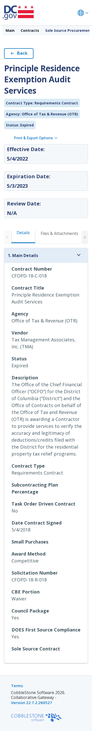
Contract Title (28, 288)
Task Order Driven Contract (43, 504)
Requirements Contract (37, 473)
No (15, 511)
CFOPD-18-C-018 (29, 276)
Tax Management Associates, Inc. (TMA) (44, 343)
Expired (20, 365)
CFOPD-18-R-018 (29, 580)
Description (25, 377)
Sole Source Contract (36, 649)
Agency (20, 314)
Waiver (19, 599)
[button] (85, 237)
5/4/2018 (21, 530)
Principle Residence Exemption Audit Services (45, 298)
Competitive (25, 561)
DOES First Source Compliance (46, 630)
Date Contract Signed (37, 523)
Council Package (30, 611)
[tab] (59, 236)
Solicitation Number (35, 573)
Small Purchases (30, 542)
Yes (15, 618)
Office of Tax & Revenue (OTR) (44, 321)
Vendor (20, 333)
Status (19, 358)
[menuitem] (10, 30)
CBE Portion (26, 592)
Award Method (28, 554)
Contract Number (32, 269)
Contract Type (28, 466)
